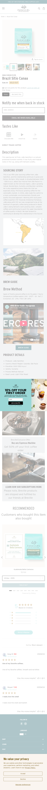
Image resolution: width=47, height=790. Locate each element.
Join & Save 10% (15, 403)
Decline (23, 779)
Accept (22, 774)
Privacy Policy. (30, 768)
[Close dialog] (46, 380)
